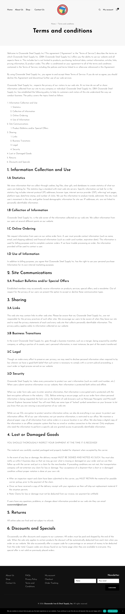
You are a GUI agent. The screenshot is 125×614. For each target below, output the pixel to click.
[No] (123, 611)
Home (53, 24)
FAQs (27, 575)
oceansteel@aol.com (17, 505)
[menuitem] (11, 10)
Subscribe (112, 587)
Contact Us (11, 583)
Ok (105, 611)
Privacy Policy (31, 579)
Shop (8, 579)
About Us (10, 575)
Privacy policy (112, 611)
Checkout (49, 579)
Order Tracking (51, 583)
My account (50, 575)
